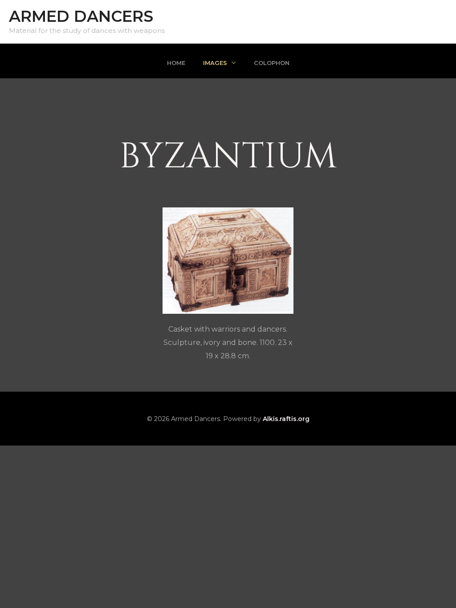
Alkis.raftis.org (286, 419)
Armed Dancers (81, 16)
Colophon (271, 62)
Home (176, 62)
